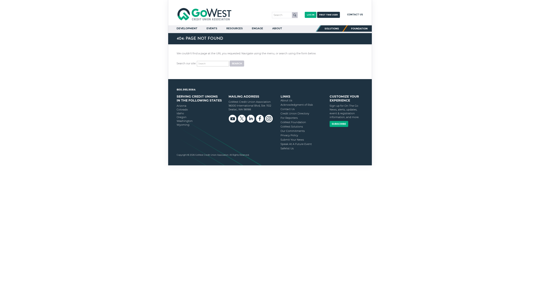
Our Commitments (293, 131)
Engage (257, 28)
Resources (234, 28)
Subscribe (339, 123)
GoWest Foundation (293, 122)
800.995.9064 (186, 89)
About (277, 28)
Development (187, 28)
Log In (310, 15)
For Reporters (289, 117)
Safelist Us (287, 148)
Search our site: (186, 63)
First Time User (328, 15)
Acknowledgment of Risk (297, 104)
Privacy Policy (289, 135)
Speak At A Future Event (296, 144)
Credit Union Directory (295, 113)
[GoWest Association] (205, 20)
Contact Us (355, 14)
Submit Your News (292, 139)
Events (212, 28)
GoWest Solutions (292, 126)
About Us (286, 100)
